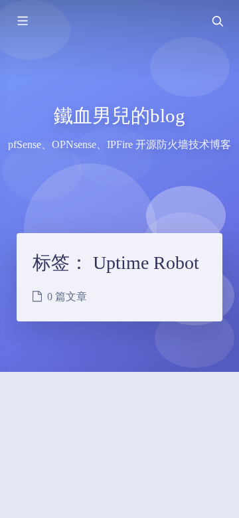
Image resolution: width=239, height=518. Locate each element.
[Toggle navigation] (217, 21)
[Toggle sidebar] (22, 21)
